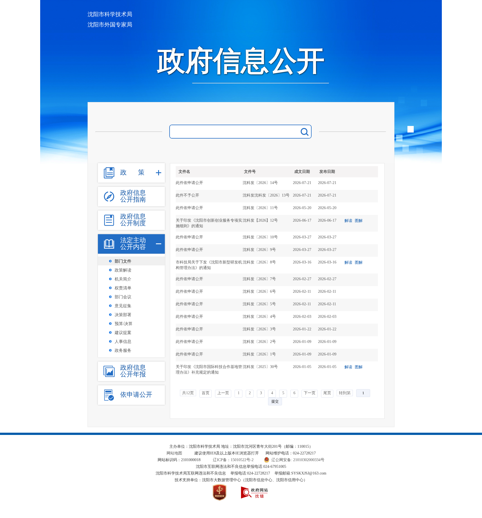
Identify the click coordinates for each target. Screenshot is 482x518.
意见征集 (123, 306)
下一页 (309, 393)
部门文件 (123, 261)
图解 (359, 221)
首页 (205, 393)
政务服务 (123, 350)
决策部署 (123, 315)
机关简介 (123, 279)
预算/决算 (123, 323)
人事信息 (123, 341)
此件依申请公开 (189, 183)
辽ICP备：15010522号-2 (234, 460)
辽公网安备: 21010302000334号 (297, 460)
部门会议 (123, 297)
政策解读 (123, 270)
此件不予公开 (187, 195)
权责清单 (123, 288)
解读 (348, 221)
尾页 (327, 393)
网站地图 (174, 453)
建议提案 (123, 332)
